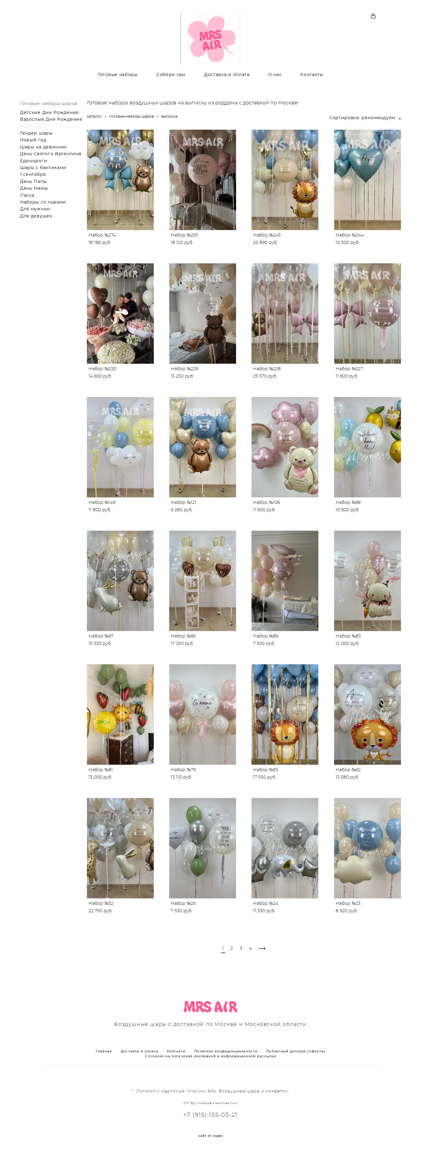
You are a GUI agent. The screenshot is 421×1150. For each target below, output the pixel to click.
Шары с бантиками (43, 168)
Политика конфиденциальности (226, 1051)
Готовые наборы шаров (49, 104)
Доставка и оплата (227, 75)
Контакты (311, 75)
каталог (94, 116)
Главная (104, 1051)
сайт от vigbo (210, 1135)
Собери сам (171, 75)
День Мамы (34, 188)
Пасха (27, 195)
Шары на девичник (43, 147)
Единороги (33, 161)
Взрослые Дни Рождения (51, 119)
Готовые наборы (118, 75)
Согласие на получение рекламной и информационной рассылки (210, 1056)
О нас (275, 75)
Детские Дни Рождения (49, 113)
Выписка (30, 126)
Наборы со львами (43, 202)
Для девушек (36, 216)
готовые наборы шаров (131, 116)
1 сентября (33, 174)
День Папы (33, 182)
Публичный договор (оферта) (296, 1051)
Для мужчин (35, 209)
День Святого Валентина (50, 154)
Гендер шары (36, 133)
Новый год (33, 140)
